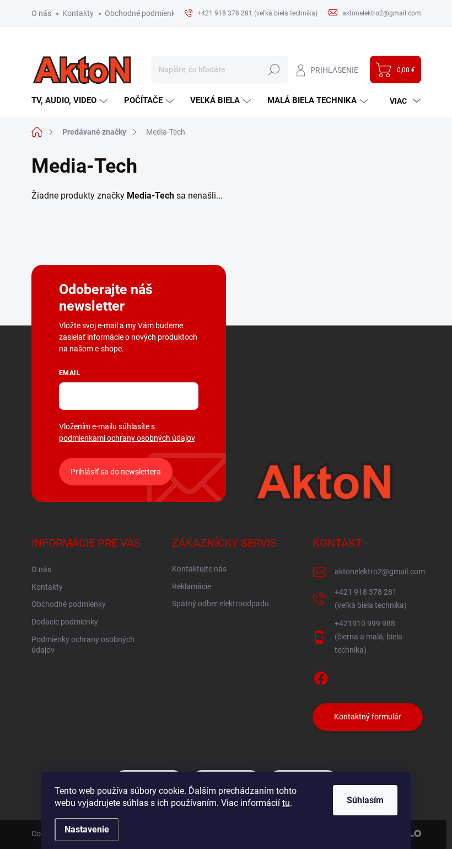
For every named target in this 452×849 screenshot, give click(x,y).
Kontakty (78, 13)
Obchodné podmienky (142, 13)
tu (286, 803)
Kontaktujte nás (199, 568)
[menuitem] (70, 100)
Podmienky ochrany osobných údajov (82, 645)
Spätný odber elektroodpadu (220, 603)
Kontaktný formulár (367, 716)
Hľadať (274, 69)
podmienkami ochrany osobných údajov (127, 438)
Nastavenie (86, 829)
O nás (41, 13)
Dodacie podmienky (64, 621)
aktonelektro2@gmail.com (380, 571)
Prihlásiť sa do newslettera (116, 471)
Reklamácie (191, 586)
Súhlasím (365, 800)
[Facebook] (321, 676)
